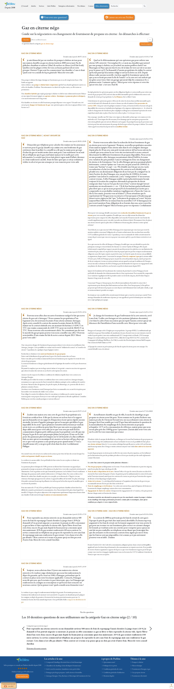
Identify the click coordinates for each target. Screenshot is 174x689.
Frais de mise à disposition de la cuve (100, 471)
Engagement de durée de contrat (99, 491)
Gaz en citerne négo (31, 53)
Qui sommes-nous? (109, 688)
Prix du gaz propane (95, 467)
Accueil (25, 6)
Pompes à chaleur (137, 688)
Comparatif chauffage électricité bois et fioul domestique (64, 688)
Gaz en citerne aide (97, 511)
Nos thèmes (81, 6)
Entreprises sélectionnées (66, 6)
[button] (150, 628)
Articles (33, 6)
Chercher (26, 40)
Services (41, 6)
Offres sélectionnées (101, 6)
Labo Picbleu (51, 6)
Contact (90, 6)
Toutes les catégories (145, 44)
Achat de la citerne (94, 481)
